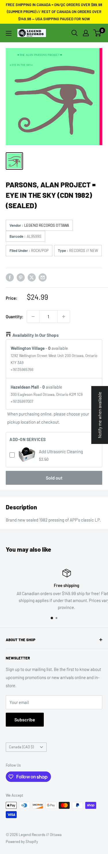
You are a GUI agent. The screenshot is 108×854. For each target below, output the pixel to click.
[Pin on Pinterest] (21, 277)
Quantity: (14, 316)
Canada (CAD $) (21, 747)
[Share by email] (43, 277)
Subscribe (24, 719)
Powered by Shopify (22, 841)
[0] (97, 33)
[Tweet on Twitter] (32, 277)
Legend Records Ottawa (46, 225)
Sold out (54, 477)
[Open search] (74, 33)
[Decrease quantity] (33, 316)
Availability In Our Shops (35, 335)
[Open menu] (9, 33)
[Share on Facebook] (10, 277)
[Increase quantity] (64, 316)
